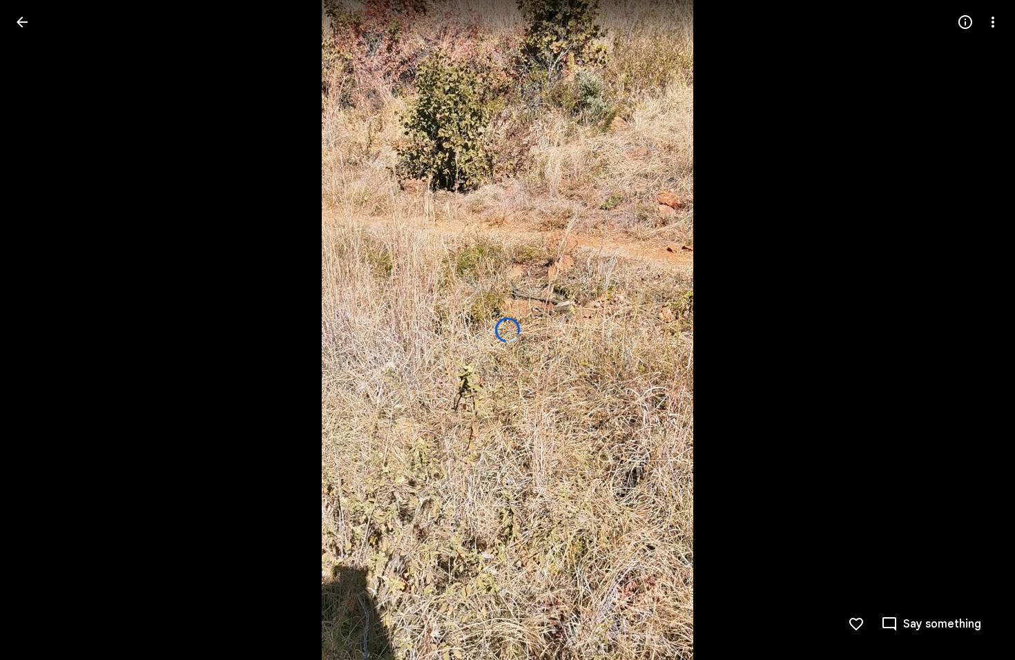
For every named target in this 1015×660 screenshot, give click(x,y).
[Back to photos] (22, 22)
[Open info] (965, 22)
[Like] (856, 624)
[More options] (993, 22)
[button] (38, 330)
